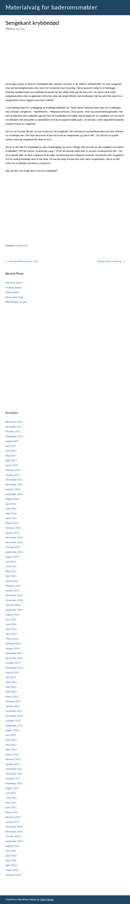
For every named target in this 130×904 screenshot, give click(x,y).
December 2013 (14, 653)
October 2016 (13, 489)
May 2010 (11, 860)
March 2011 (12, 812)
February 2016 (13, 528)
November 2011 (14, 774)
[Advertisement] (65, 59)
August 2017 (12, 441)
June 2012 (11, 740)
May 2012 (11, 745)
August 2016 (12, 499)
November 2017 (14, 427)
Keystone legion (14, 283)
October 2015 (13, 547)
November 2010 (14, 832)
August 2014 (12, 615)
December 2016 (14, 480)
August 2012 (12, 730)
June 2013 (11, 682)
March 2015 (12, 581)
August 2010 (12, 846)
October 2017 (13, 431)
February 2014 (13, 643)
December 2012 (14, 711)
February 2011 (13, 817)
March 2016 (12, 523)
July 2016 (11, 504)
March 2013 (12, 697)
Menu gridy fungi (14, 297)
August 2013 (12, 672)
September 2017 (14, 436)
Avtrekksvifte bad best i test (23, 261)
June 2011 (11, 798)
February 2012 (13, 759)
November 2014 (14, 600)
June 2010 (11, 856)
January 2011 (13, 822)
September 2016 (14, 494)
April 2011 (11, 807)
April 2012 (11, 750)
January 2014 (13, 648)
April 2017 (11, 460)
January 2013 (13, 706)
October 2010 (13, 836)
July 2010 (11, 851)
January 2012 (13, 764)
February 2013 (13, 701)
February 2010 (13, 875)
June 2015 (11, 566)
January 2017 (13, 475)
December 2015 (14, 537)
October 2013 (13, 663)
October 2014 (13, 605)
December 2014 (14, 595)
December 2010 (14, 827)
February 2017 (13, 470)
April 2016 (11, 518)
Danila (22, 29)
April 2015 (11, 576)
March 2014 (12, 639)
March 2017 (12, 465)
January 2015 (13, 591)
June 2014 (11, 624)
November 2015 (14, 542)
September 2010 (14, 841)
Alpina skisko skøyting (109, 261)
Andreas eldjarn (14, 287)
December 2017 (14, 422)
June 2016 (11, 509)
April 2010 (11, 865)
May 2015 (11, 571)
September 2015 (14, 552)
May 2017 (11, 456)
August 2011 (12, 788)
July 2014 (11, 619)
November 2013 (14, 658)
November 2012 (14, 716)
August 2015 (12, 557)
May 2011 (11, 803)
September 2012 (14, 725)
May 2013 (11, 687)
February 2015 (13, 586)
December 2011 (14, 769)
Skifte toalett (12, 292)
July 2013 (11, 677)
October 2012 (13, 721)
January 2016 (13, 533)
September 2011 (14, 783)
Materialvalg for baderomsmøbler (52, 7)
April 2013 (11, 692)
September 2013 (14, 668)
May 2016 (11, 513)
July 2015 (11, 562)
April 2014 (11, 634)
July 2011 (11, 793)
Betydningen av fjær (16, 302)
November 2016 (14, 485)
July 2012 (11, 735)
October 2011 (13, 778)
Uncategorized (21, 246)
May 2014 (11, 629)
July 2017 (11, 446)
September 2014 (14, 610)
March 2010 (12, 870)
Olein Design (47, 899)
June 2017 (11, 451)
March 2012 (12, 754)
